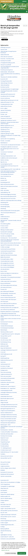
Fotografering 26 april (5, 442)
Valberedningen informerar (7, 83)
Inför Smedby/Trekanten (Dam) (7, 265)
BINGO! (2, 214)
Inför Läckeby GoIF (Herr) (6, 275)
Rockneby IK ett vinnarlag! (6, 436)
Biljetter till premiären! (5, 257)
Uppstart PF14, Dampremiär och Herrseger (10, 245)
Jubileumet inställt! (4, 346)
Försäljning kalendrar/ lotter (7, 104)
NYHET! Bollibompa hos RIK (6, 354)
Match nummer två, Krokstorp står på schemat (11, 243)
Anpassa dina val (5, 550)
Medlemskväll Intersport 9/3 (7, 360)
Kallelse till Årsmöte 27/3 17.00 (7, 102)
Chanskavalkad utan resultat (7, 261)
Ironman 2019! (4, 180)
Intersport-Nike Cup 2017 (6, 336)
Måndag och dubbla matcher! (7, 229)
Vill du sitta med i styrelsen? (7, 56)
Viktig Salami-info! (4, 488)
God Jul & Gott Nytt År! (5, 506)
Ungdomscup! (4, 188)
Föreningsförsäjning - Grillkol (7, 259)
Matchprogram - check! (5, 424)
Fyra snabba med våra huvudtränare (9, 303)
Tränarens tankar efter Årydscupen (8, 299)
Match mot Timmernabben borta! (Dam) (9, 186)
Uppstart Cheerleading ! (6, 110)
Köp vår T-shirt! (4, 512)
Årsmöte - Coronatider (5, 140)
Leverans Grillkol (4, 227)
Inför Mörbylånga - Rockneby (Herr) (8, 293)
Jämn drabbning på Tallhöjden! (7, 291)
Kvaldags (3, 526)
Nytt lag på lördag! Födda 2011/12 (8, 408)
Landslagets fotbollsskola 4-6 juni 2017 (9, 350)
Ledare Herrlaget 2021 (5, 116)
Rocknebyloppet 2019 (5, 182)
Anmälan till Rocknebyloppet (7, 325)
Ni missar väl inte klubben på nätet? (8, 418)
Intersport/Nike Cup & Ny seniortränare (9, 510)
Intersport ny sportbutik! (6, 64)
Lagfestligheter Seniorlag (6, 534)
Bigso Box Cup (4, 162)
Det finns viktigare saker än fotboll (8, 468)
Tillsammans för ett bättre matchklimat (9, 77)
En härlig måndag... (5, 444)
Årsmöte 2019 (4, 289)
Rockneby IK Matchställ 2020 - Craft (8, 156)
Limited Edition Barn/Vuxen (6, 396)
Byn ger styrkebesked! (5, 283)
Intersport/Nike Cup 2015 (6, 458)
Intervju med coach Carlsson (7, 456)
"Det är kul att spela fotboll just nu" (8, 212)
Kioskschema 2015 (5, 480)
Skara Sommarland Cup (6, 176)
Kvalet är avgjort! (4, 522)
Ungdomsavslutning (5, 466)
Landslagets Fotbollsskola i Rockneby (9, 414)
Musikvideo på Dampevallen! (7, 434)
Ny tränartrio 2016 (4, 464)
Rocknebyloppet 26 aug (6, 342)
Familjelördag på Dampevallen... (7, 524)
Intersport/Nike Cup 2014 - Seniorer (8, 516)
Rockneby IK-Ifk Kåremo (6, 380)
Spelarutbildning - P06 (5, 192)
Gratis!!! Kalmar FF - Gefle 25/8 (7, 536)
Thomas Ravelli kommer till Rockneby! (9, 406)
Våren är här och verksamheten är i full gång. (10, 482)
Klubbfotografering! (5, 358)
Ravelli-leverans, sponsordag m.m (8, 386)
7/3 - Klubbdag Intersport (6, 448)
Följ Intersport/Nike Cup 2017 (7, 332)
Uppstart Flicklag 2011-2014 (6, 127)
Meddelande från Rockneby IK (7, 474)
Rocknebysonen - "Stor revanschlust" (9, 238)
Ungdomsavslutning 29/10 (6, 374)
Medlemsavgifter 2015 (5, 496)
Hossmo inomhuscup (5, 98)
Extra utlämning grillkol (5, 223)
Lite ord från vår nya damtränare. (8, 309)
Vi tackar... (3, 502)
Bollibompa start (4, 344)
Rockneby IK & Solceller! (6, 60)
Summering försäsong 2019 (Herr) (8, 251)
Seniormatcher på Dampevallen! (8, 378)
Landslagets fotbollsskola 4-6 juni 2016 (9, 404)
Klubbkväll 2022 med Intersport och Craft (9, 100)
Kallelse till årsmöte (5, 54)
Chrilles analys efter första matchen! (8, 281)
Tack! (2, 532)
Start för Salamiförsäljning (6, 498)
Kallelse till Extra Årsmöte (6, 106)
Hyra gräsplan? (4, 490)
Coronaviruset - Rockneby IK (7, 152)
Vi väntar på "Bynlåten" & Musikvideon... (9, 431)
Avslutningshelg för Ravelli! (6, 390)
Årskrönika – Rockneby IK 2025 (7, 58)
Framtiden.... (3, 454)
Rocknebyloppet (4, 323)
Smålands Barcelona (5, 216)
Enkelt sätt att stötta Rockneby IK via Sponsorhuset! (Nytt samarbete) (8, 171)
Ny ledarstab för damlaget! (6, 231)
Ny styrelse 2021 (4, 112)
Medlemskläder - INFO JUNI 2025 (7, 71)
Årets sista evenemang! (6, 372)
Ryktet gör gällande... (5, 528)
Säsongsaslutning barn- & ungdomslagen (10, 89)
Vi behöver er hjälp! (5, 384)
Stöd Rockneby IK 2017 (5, 364)
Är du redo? (3, 352)
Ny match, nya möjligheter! (6, 235)
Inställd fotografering (5, 131)
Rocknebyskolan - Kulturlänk (7, 429)
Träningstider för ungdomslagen (8, 486)
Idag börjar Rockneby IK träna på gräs (9, 255)
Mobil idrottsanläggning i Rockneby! (8, 194)
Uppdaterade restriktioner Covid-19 (8, 120)
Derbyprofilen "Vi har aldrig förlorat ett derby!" (11, 277)
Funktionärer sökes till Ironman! (7, 382)
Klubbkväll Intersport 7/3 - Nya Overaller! (9, 452)
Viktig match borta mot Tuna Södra (8, 198)
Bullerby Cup (3, 178)
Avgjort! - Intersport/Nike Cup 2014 (8, 508)
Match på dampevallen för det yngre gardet (10, 26)
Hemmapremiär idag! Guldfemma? (8, 422)
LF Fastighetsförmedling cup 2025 (8, 62)
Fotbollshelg (3, 208)
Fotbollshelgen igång (5, 206)
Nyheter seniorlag (4, 160)
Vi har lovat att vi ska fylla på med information (10, 144)
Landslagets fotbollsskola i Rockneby (9, 392)
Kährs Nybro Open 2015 (6, 504)
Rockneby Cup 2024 (5, 87)
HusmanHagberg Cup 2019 (6, 164)
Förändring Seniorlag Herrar (7, 69)
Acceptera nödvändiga (10, 553)
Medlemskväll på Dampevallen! (7, 305)
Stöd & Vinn (3, 362)
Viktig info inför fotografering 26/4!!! (8, 420)
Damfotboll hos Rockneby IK (7, 368)
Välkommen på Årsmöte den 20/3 (8, 94)
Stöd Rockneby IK (4, 440)
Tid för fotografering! (5, 484)
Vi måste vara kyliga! (5, 247)
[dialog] (14, 548)
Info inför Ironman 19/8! (6, 340)
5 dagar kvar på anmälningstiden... (8, 410)
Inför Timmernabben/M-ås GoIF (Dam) (9, 285)
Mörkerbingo (3, 518)
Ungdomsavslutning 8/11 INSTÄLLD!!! (8, 514)
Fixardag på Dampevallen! (6, 81)
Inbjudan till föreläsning (6, 530)
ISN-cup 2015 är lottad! (5, 462)
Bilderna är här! (4, 400)
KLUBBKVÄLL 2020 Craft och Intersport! (9, 158)
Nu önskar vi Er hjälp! (5, 366)
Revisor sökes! (4, 271)
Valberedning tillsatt (5, 85)
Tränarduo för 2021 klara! (6, 118)
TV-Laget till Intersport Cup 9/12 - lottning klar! (10, 334)
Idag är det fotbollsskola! (6, 348)
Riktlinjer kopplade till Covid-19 (7, 125)
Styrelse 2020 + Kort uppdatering (8, 138)
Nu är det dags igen (5, 204)
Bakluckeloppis (4, 330)
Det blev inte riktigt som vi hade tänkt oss (9, 273)
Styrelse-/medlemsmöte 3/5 (7, 412)
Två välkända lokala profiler (7, 295)
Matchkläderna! (4, 142)
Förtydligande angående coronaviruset (9, 146)
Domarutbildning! (4, 218)
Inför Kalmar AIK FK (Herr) (6, 287)
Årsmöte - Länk (4, 114)
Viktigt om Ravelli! (4, 402)
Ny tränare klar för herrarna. (7, 321)
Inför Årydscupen (4, 301)
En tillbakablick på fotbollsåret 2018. (8, 313)
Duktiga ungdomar (5, 500)
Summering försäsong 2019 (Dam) (8, 249)
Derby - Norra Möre (5, 190)
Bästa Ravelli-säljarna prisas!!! (7, 398)
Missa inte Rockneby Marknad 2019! (8, 196)
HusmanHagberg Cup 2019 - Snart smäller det (10, 169)
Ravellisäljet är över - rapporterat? (8, 388)
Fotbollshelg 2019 (4, 202)
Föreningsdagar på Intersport (7, 174)
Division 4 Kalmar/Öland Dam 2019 (8, 297)
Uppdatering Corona (5, 129)
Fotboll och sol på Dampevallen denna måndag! (11, 200)
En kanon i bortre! (4, 225)
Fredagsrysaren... (4, 370)
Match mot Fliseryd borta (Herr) (7, 184)
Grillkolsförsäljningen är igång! (7, 133)
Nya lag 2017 (3, 356)
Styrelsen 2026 (4, 49)
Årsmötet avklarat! (5, 446)
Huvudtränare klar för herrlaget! (8, 96)
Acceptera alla (21, 553)
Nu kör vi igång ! (4, 108)
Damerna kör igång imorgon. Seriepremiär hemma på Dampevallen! (10, 240)
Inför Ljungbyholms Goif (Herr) (7, 263)
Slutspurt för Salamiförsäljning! (7, 494)
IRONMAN (3, 470)
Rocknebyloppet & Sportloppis (7, 328)
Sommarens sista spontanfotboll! (8, 538)
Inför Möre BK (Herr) (5, 269)
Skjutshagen (3, 154)
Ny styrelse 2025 (4, 79)
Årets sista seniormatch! (6, 376)
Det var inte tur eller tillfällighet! (7, 267)
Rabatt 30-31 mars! (5, 438)
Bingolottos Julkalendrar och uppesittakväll (10, 311)
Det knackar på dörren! (6, 279)
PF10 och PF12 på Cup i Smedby (7, 233)
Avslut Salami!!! (4, 492)
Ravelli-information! (5, 394)
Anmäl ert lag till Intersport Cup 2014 (8, 520)
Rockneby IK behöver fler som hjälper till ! (10, 307)
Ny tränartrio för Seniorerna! (7, 472)
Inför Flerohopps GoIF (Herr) (7, 253)
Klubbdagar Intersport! (5, 47)
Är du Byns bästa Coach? (6, 450)
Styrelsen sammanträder (6, 476)
